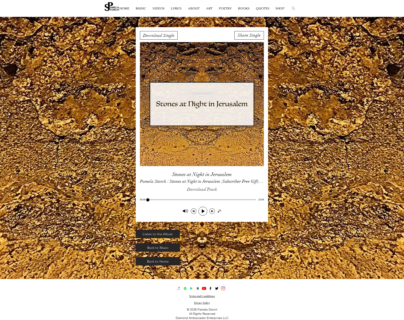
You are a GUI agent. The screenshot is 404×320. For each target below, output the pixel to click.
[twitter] (217, 288)
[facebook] (210, 288)
